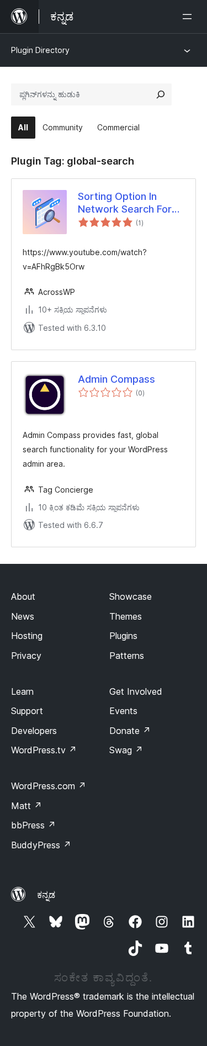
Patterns (126, 655)
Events (123, 710)
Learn (22, 691)
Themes (125, 616)
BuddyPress (41, 844)
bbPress (33, 825)
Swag (126, 750)
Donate (130, 730)
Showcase (130, 596)
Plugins (123, 635)
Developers (34, 730)
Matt (26, 805)
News (22, 616)
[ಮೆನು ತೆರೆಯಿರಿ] (189, 16)
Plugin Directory (40, 50)
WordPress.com (48, 785)
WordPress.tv (44, 750)
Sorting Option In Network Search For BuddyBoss (125, 203)
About (23, 596)
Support (27, 710)
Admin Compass (116, 379)
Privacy (26, 655)
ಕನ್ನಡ (46, 894)
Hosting (27, 635)
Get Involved (135, 691)
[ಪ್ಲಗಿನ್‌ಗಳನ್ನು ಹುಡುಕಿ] (161, 94)
